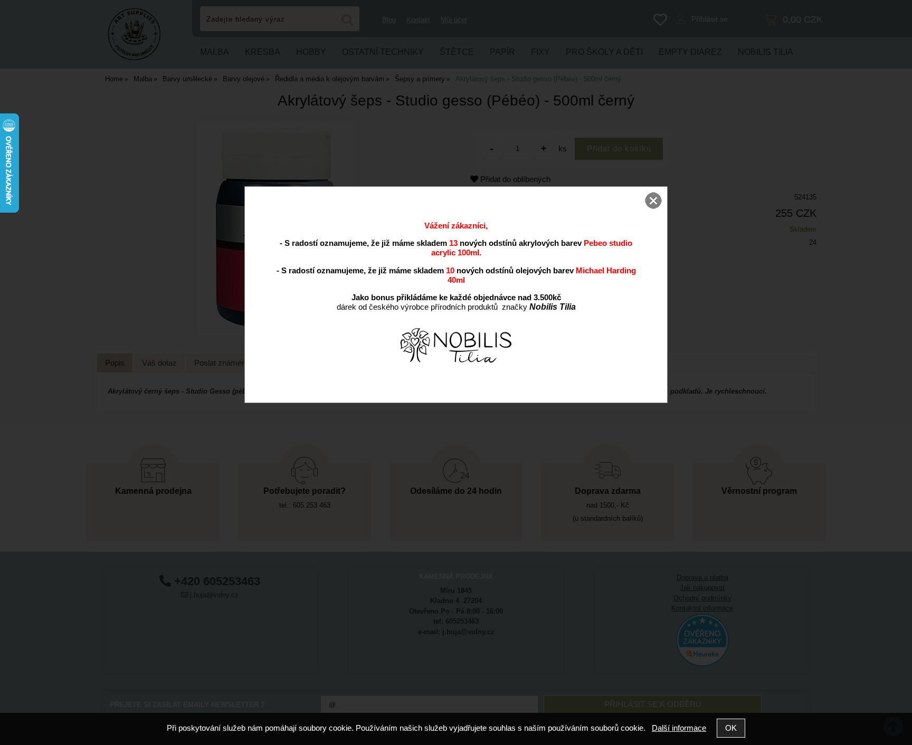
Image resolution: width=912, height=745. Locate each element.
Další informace (679, 727)
